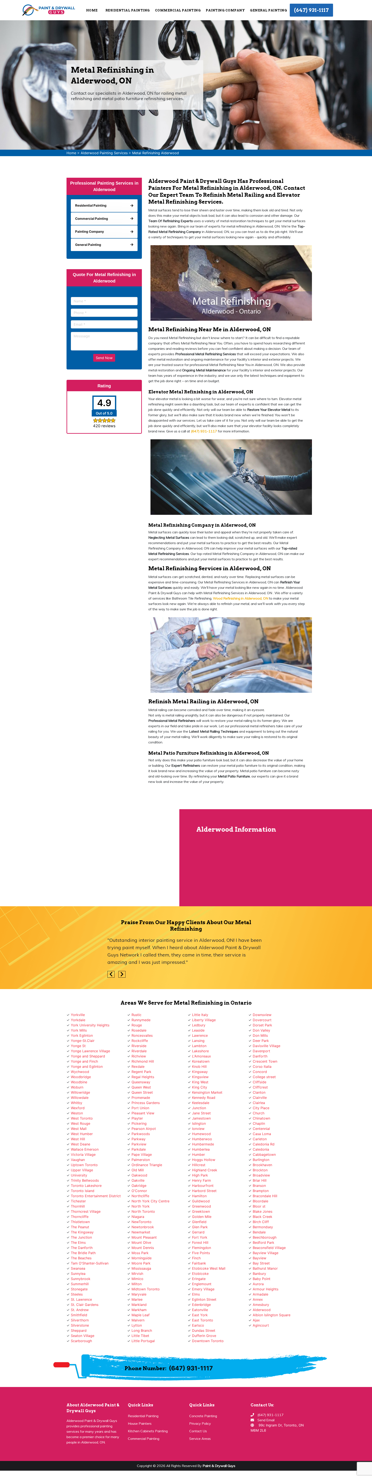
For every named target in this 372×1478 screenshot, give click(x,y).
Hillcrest (198, 1165)
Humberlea (201, 1149)
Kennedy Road (203, 1097)
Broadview (261, 1175)
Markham (139, 1310)
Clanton (259, 1092)
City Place (261, 1108)
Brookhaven (262, 1165)
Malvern (138, 1320)
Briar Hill (260, 1180)
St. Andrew (80, 1310)
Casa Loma (262, 1134)
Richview (139, 1056)
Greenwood (201, 1206)
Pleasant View (143, 1113)
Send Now (104, 358)
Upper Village (82, 1170)
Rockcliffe (140, 1040)
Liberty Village (204, 1020)
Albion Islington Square (271, 1315)
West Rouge (80, 1123)
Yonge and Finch (84, 1061)
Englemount (201, 1284)
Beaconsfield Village (269, 1248)
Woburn (77, 1087)
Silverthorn (80, 1320)
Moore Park (141, 1263)
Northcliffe (140, 1196)
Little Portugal (143, 1341)
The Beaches (81, 1258)
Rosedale (139, 1030)
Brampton (261, 1191)
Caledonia (261, 1149)
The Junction (81, 1237)
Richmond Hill (143, 1061)
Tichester (78, 1201)
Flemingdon (201, 1248)
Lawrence (200, 1035)
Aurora (258, 1284)
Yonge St (78, 1046)
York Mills (79, 1030)
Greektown (201, 1211)
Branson (259, 1185)
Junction (199, 1108)
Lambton (199, 1046)
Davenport (261, 1051)
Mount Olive (141, 1242)
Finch (196, 1258)
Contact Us (198, 1431)
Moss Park (140, 1253)
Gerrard (198, 1232)
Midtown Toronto (146, 1289)
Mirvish (137, 1273)
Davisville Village (266, 1046)
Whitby (76, 1103)
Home (92, 10)
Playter (137, 1118)
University (79, 1175)
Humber (198, 1154)
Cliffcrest (260, 1087)
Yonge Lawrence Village (90, 1051)
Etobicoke (200, 1273)
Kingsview (200, 1077)
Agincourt (261, 1325)
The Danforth (82, 1248)
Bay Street (261, 1263)
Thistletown (80, 1222)
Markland (139, 1304)
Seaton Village (82, 1335)
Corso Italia (262, 1066)
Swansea (78, 1268)
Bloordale (260, 1201)
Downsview (262, 1015)
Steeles (77, 1294)
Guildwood (201, 1201)
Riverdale (139, 1051)
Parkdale (139, 1149)
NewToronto (142, 1222)
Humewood (201, 1134)
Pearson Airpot (144, 1128)
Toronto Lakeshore (86, 1185)
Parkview (139, 1144)
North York (141, 1206)
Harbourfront (203, 1185)
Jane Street (201, 1113)
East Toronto (202, 1320)
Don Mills (260, 1035)
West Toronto (82, 1118)
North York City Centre (150, 1201)
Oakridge (139, 1185)
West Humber (82, 1134)
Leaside (198, 1030)
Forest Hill (200, 1242)
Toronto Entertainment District (96, 1196)
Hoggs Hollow (203, 1160)
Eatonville (200, 1310)
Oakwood (139, 1175)
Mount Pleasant (144, 1237)
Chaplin (259, 1123)
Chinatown (261, 1118)
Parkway (139, 1139)
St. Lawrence (81, 1299)
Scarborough (81, 1341)
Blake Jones (262, 1211)
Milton (137, 1284)
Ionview (198, 1128)
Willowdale (79, 1097)
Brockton (260, 1170)
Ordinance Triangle (147, 1165)
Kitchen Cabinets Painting (148, 1431)
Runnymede (141, 1020)
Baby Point (261, 1279)
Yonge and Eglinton (87, 1066)
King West (200, 1082)
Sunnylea (78, 1273)
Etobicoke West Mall (208, 1268)
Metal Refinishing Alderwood (155, 153)
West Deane (80, 1144)
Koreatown (200, 1061)
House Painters (140, 1423)
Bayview (259, 1258)
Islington (199, 1123)
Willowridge (80, 1092)
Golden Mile (201, 1216)
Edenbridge (201, 1304)
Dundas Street (203, 1330)
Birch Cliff (261, 1222)
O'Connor (139, 1191)
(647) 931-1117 (311, 10)
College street (264, 1077)
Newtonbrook (143, 1227)
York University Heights (90, 1025)
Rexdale (138, 1066)
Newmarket (141, 1232)
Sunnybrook (80, 1279)
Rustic (136, 1015)
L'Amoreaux (201, 1056)
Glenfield (199, 1222)
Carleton (260, 1139)
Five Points (201, 1253)
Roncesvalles (142, 1035)
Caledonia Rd (263, 1144)
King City (199, 1087)
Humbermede (203, 1144)
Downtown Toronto (208, 1341)
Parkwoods (141, 1134)
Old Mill (138, 1170)
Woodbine (79, 1082)
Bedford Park (263, 1242)
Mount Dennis (143, 1248)
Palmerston (141, 1160)
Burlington (261, 1160)
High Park (200, 1175)
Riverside (139, 1046)
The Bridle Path (83, 1253)
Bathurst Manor (265, 1268)
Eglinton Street (204, 1299)
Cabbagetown (264, 1154)
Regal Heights (143, 1077)
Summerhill (80, 1284)
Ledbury (198, 1025)
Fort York (199, 1237)
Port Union (140, 1108)
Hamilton (199, 1196)
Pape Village (142, 1154)
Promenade (141, 1097)
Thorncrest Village (86, 1211)
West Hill (78, 1139)
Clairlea (259, 1103)
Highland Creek (204, 1170)
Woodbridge (81, 1077)
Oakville (138, 1180)
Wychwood (80, 1072)
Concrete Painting (203, 1416)
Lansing (198, 1040)
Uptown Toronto (84, 1165)
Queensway (141, 1082)
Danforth (260, 1056)
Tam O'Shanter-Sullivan (89, 1263)
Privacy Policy (200, 1423)
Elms (196, 1294)
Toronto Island (82, 1191)
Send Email (265, 1420)
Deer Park (261, 1040)
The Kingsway (82, 1232)
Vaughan (78, 1160)
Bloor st (259, 1206)
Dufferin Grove (204, 1335)
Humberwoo (202, 1139)
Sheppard (79, 1330)
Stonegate (79, 1289)
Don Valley (261, 1030)
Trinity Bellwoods (85, 1180)
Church (258, 1113)
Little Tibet (140, 1335)
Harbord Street (204, 1191)
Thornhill (78, 1206)
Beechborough (264, 1237)
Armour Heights (265, 1289)
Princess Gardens (146, 1103)
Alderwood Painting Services (104, 153)
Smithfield (79, 1315)
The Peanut (80, 1227)
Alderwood (262, 1310)
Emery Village (203, 1289)
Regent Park (141, 1072)
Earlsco (198, 1325)
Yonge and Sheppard (88, 1056)
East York (200, 1315)
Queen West (141, 1087)
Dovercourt (262, 1020)
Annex (258, 1299)
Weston (77, 1113)
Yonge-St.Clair (83, 1040)
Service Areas (200, 1438)
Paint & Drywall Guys (219, 1466)
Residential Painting (143, 1416)
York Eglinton (82, 1035)
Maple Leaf (141, 1315)
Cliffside (259, 1082)
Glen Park (200, 1227)
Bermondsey (263, 1227)
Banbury (259, 1273)
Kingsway (200, 1072)
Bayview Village (265, 1253)
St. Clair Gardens (84, 1304)
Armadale (260, 1294)
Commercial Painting (143, 1438)
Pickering (139, 1123)
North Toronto (143, 1211)
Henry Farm (201, 1180)
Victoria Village (83, 1154)
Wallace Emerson (85, 1149)
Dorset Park (262, 1025)
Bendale (259, 1232)
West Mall (79, 1128)
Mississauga (141, 1268)
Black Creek (262, 1216)
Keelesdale (200, 1103)
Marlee (137, 1299)
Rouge (137, 1025)
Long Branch (142, 1330)
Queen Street (142, 1092)
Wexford (78, 1108)
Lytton (137, 1325)
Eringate (199, 1279)
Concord (260, 1072)
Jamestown (201, 1118)
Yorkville (78, 1015)
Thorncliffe (79, 1216)
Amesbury (261, 1304)
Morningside (142, 1258)
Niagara (138, 1216)
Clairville (260, 1097)
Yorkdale (78, 1020)
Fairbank (199, 1263)
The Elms (78, 1242)
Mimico (137, 1279)
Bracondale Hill (265, 1196)
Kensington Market (207, 1092)
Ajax (256, 1320)
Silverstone (80, 1325)
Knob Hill (199, 1066)
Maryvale (139, 1294)
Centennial (261, 1128)
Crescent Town (265, 1061)
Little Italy (200, 1015)
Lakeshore (200, 1051)
